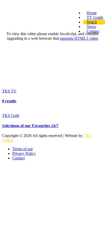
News (91, 26)
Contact (18, 158)
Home (92, 13)
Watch (92, 22)
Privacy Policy (24, 153)
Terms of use (22, 149)
